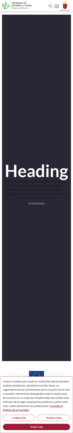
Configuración (19, 417)
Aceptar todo (36, 427)
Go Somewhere (36, 203)
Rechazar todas (54, 417)
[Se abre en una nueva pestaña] (65, 5)
